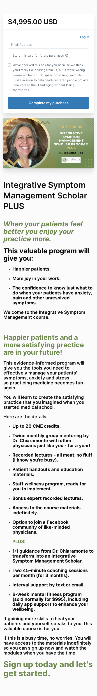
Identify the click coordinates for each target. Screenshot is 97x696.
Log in (84, 37)
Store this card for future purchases (40, 55)
